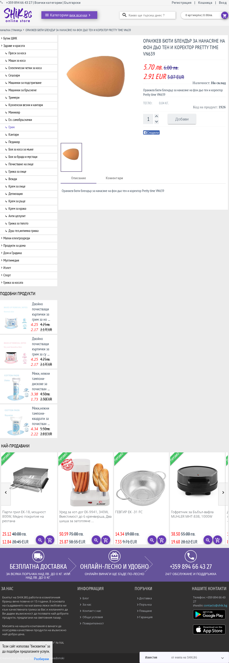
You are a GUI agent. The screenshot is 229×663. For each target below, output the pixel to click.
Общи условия (92, 617)
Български (72, 2)
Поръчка (145, 604)
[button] (184, 657)
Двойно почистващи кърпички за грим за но (41, 311)
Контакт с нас (91, 611)
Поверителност (93, 623)
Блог (85, 598)
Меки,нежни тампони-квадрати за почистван (41, 416)
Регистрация (182, 2)
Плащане (145, 611)
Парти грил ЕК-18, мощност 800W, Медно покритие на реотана (24, 516)
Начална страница (11, 30)
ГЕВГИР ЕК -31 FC (128, 512)
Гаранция (146, 617)
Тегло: (147, 103)
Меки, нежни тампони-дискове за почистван (41, 381)
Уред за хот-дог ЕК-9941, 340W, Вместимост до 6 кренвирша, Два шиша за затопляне (85, 516)
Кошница (205, 2)
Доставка (145, 598)
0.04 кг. (164, 103)
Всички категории (48, 2)
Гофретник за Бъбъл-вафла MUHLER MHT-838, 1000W (192, 514)
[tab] (78, 178)
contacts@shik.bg (215, 605)
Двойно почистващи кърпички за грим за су (40, 346)
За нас (86, 604)
